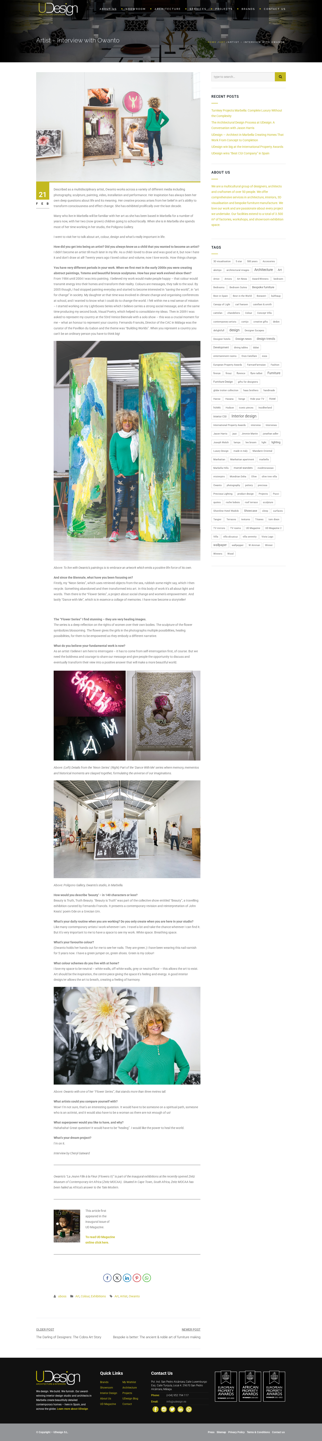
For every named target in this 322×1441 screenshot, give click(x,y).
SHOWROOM (136, 9)
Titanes (259, 519)
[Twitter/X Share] (117, 1278)
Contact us (278, 1432)
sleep (265, 510)
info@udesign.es (176, 1401)
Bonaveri (261, 296)
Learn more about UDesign (72, 1408)
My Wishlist (129, 1382)
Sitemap (221, 1432)
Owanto (134, 1296)
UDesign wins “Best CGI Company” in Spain (240, 153)
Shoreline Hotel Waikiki (226, 510)
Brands (104, 1382)
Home (212, 42)
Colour (85, 1296)
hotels (217, 407)
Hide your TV (257, 399)
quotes (217, 502)
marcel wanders (243, 467)
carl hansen (241, 304)
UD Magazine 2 (273, 528)
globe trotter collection (225, 390)
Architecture (263, 270)
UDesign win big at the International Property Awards (247, 146)
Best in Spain (220, 296)
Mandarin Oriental (262, 451)
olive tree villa (269, 476)
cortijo (244, 321)
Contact (127, 1404)
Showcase (250, 510)
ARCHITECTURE (168, 9)
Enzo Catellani (249, 356)
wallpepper (238, 545)
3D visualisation (222, 261)
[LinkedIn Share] (127, 1278)
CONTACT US (275, 9)
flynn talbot (256, 373)
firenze (217, 373)
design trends (266, 338)
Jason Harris (220, 433)
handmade (269, 390)
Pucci (276, 493)
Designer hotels (221, 339)
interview (256, 425)
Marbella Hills (221, 468)
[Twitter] (172, 1409)
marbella (264, 459)
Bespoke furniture (263, 287)
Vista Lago (267, 536)
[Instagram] (164, 1409)
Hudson (230, 407)
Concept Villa (264, 313)
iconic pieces (246, 407)
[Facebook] (155, 1409)
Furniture (273, 373)
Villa (215, 536)
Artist (123, 1296)
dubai (256, 347)
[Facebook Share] (107, 1278)
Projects (263, 493)
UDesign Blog (130, 1398)
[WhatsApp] (189, 1409)
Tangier (217, 519)
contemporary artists (224, 321)
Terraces (231, 519)
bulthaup (276, 296)
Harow (216, 399)
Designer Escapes (254, 330)
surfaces (278, 510)
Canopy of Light (221, 304)
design (234, 330)
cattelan (217, 313)
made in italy (241, 451)
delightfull (218, 330)
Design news (243, 338)
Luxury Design (220, 451)
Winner (269, 545)
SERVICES (198, 9)
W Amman (254, 545)
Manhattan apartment (242, 459)
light (264, 442)
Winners (217, 553)
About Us (105, 1398)
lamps (237, 442)
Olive (254, 476)
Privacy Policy (236, 1432)
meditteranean (266, 468)
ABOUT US (108, 9)
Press (211, 1432)
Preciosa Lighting (222, 493)
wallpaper (220, 545)
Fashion (275, 364)
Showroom (106, 1387)
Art (222, 42)
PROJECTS (224, 9)
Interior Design (108, 1393)
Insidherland (265, 407)
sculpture (268, 502)
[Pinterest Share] (137, 1278)
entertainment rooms (225, 356)
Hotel (272, 398)
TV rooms (235, 528)
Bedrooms (219, 287)
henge (242, 399)
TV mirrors (219, 528)
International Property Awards (229, 425)
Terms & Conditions (258, 1432)
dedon (276, 321)
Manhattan (219, 459)
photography (233, 485)
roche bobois (233, 502)
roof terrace (251, 502)
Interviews (271, 425)
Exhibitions (98, 1296)
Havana (229, 399)
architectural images (237, 270)
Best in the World (242, 296)
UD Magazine (253, 528)
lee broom (251, 442)
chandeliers (233, 313)
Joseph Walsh (221, 442)
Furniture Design (223, 381)
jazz (234, 433)
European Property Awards (227, 364)
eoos (264, 356)
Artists (228, 278)
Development (221, 347)
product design (245, 493)
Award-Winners (260, 278)
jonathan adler (270, 433)
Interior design (244, 416)
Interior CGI (219, 416)
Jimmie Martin (250, 433)
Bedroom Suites (238, 287)
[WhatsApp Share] (147, 1278)
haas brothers (250, 390)
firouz (229, 373)
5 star (239, 261)
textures (245, 519)
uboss (62, 1296)
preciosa (262, 485)
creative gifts (260, 321)
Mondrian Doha (238, 476)
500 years (252, 261)
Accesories (269, 261)
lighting (275, 442)
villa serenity (250, 536)
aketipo (217, 270)
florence (241, 373)
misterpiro (219, 476)
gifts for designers (248, 381)
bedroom (278, 278)
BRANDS (248, 9)
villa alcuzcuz (230, 536)
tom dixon (274, 519)
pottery (249, 485)
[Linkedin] (180, 1409)
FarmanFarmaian (256, 364)
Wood (230, 553)
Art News (242, 278)
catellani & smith (262, 304)
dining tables (241, 347)
